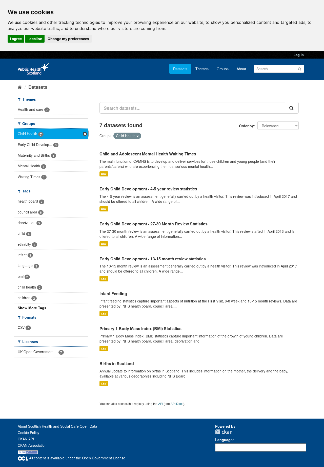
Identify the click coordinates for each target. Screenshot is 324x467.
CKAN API (26, 438)
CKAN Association (32, 445)
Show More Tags (32, 307)
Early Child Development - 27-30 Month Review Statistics (153, 224)
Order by (246, 125)
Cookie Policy (28, 432)
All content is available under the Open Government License (76, 457)
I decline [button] (35, 39)
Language (224, 439)
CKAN (223, 432)
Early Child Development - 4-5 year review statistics (148, 189)
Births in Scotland (116, 363)
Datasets (180, 68)
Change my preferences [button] (68, 39)
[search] (292, 108)
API (160, 403)
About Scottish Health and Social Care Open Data (57, 426)
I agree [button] (16, 39)
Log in (299, 54)
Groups (223, 68)
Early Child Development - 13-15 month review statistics (152, 259)
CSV (104, 174)
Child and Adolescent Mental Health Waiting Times (147, 154)
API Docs (177, 403)
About (241, 68)
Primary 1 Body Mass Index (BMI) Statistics (140, 328)
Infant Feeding (113, 293)
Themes (202, 68)
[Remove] (137, 136)
